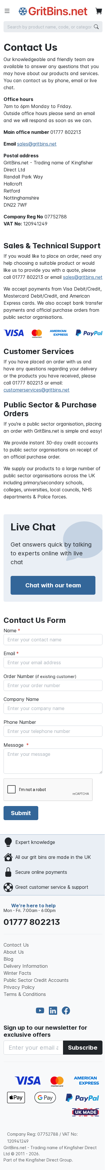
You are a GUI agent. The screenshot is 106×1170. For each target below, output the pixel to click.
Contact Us (16, 945)
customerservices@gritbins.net (36, 390)
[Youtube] (41, 1011)
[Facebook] (66, 1011)
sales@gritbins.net (37, 144)
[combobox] (53, 26)
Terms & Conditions (25, 994)
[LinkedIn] (54, 1011)
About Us (14, 952)
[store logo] (53, 11)
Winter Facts (17, 973)
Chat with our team (53, 585)
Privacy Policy (19, 987)
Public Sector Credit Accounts (36, 980)
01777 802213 (32, 922)
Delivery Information (26, 966)
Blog (8, 959)
